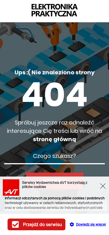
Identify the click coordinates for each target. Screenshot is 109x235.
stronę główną (54, 139)
